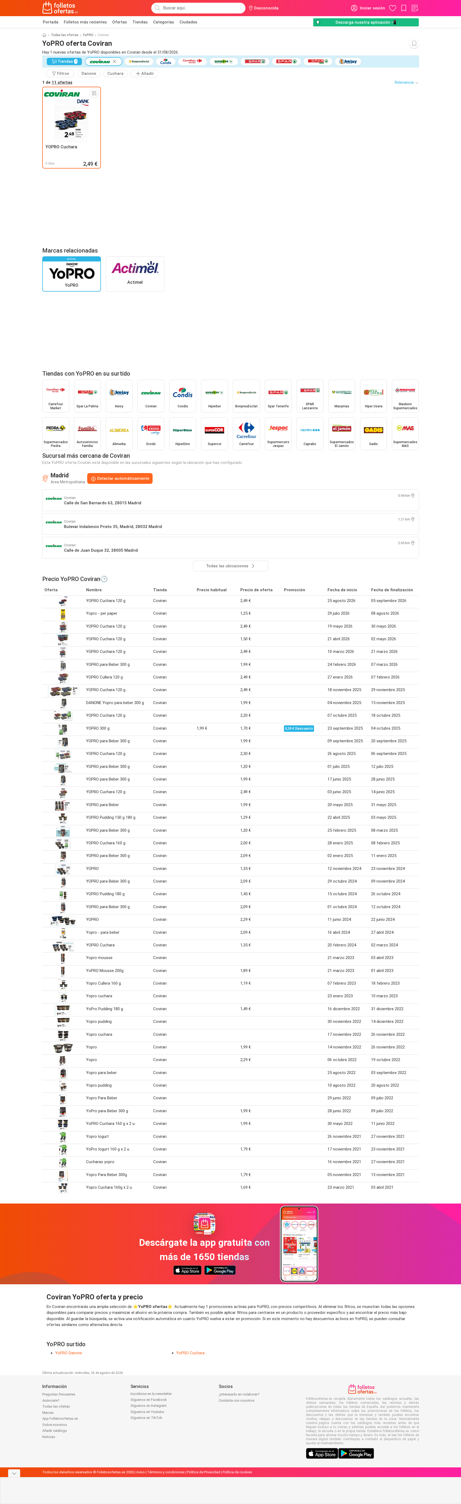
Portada (50, 22)
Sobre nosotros (54, 1425)
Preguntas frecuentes (58, 1394)
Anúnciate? (50, 1400)
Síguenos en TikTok (146, 1418)
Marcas (48, 1413)
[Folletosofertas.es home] (60, 8)
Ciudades (188, 22)
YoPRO (88, 35)
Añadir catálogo (54, 1431)
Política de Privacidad (203, 1472)
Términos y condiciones (166, 1472)
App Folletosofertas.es (60, 1418)
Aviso (140, 1472)
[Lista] (414, 8)
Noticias (48, 1437)
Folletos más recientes (85, 22)
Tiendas (140, 22)
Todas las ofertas (65, 35)
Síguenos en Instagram (149, 1406)
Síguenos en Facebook (149, 1400)
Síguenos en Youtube (147, 1412)
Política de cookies (237, 1472)
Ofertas (119, 22)
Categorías (163, 22)
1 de (57, 82)
